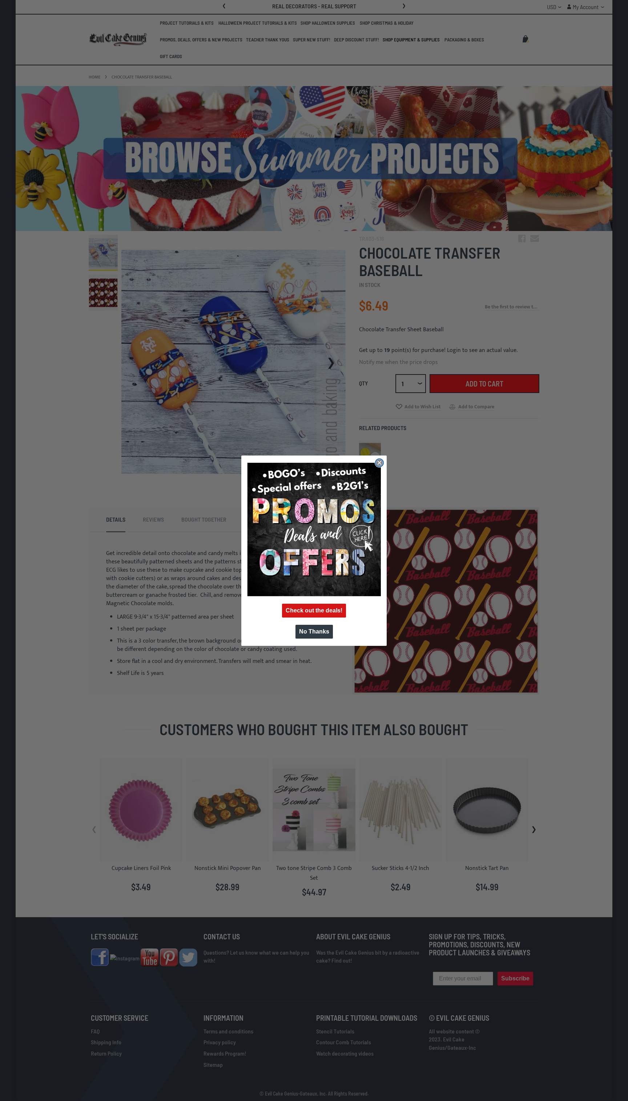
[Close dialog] (379, 462)
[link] (314, 529)
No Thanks (314, 631)
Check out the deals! (314, 610)
